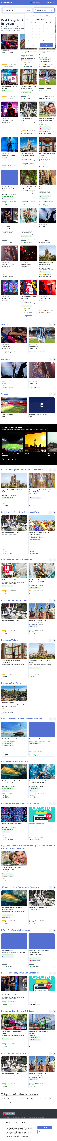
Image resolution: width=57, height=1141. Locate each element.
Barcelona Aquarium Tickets (14, 761)
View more (28, 317)
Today (33, 15)
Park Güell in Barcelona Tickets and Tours (21, 512)
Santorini (4, 1102)
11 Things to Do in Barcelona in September (21, 887)
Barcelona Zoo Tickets (11, 683)
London (18, 1098)
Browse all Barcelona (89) (10, 459)
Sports (4, 324)
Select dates (41, 10)
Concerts (5, 359)
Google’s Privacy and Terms (21, 1133)
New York (4, 1098)
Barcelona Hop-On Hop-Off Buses (17, 1011)
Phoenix (24, 1098)
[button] (9, 51)
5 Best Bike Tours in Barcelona (15, 930)
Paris (13, 1098)
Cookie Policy (9, 1133)
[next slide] (54, 324)
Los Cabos (36, 1098)
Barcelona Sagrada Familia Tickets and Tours (22, 469)
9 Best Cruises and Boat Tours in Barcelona (21, 718)
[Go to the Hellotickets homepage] (7, 2)
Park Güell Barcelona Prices (14, 600)
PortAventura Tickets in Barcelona (17, 559)
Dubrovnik (29, 1098)
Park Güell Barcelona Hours (14, 1053)
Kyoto (46, 1098)
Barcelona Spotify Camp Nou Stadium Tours (21, 973)
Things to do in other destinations (19, 1094)
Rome (9, 1098)
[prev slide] (50, 324)
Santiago (10, 1102)
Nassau (42, 1098)
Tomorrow (47, 15)
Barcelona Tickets (9, 640)
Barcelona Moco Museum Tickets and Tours (21, 803)
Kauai (51, 1098)
